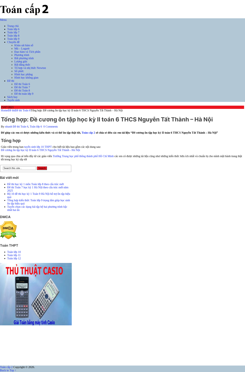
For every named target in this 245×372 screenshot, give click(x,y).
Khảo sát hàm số (23, 45)
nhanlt (8, 126)
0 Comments (50, 126)
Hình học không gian (26, 77)
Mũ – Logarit (21, 48)
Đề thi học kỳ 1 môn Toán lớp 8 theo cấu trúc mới (35, 184)
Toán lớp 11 (14, 255)
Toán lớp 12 (14, 258)
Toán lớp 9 (13, 38)
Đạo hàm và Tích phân (27, 51)
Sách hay (12, 96)
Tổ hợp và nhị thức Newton (30, 67)
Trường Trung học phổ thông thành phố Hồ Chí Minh (83, 156)
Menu (3, 19)
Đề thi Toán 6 (22, 84)
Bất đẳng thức (22, 64)
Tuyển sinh (13, 100)
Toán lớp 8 (13, 35)
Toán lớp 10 (14, 251)
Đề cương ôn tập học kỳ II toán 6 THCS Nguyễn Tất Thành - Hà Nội (40, 150)
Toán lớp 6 (13, 29)
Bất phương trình (24, 58)
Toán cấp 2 (88, 132)
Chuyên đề (13, 42)
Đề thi (10, 80)
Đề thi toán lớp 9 (23, 93)
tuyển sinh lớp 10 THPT (38, 146)
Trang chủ (13, 25)
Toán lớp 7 (13, 32)
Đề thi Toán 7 (22, 87)
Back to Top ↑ (8, 370)
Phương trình (21, 54)
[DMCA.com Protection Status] (8, 238)
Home (4, 110)
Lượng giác (20, 61)
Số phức (19, 71)
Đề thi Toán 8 (22, 90)
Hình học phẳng (23, 74)
